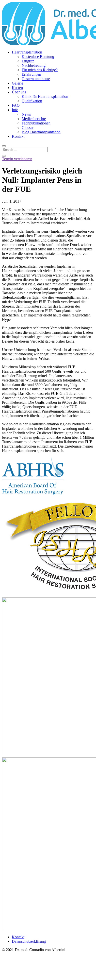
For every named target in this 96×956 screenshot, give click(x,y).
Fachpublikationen (36, 123)
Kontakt (18, 136)
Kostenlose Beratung (38, 56)
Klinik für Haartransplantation (45, 96)
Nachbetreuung (34, 65)
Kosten (17, 88)
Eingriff (28, 61)
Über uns (19, 92)
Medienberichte (34, 119)
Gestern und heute (36, 79)
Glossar (27, 127)
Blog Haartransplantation (41, 132)
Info (15, 110)
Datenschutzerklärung (29, 941)
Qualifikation (32, 101)
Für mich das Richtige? (40, 70)
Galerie (17, 83)
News (26, 114)
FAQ (16, 105)
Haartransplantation (27, 52)
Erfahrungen (31, 74)
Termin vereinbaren (17, 159)
